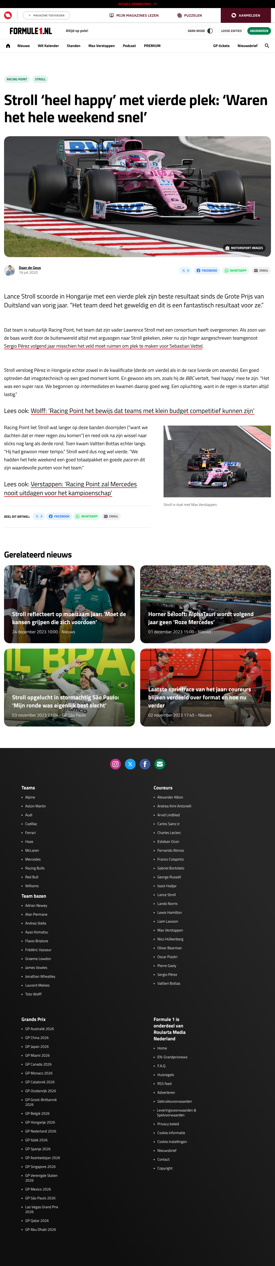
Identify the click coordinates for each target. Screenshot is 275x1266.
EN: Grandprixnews (172, 1057)
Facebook (209, 270)
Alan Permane (36, 914)
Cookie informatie (171, 1133)
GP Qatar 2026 (37, 1220)
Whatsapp (238, 270)
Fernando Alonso (170, 850)
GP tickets (221, 46)
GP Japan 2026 (37, 1046)
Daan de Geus (30, 268)
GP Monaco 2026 (38, 1073)
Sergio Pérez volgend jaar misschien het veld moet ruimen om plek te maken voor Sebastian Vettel (103, 346)
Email (263, 270)
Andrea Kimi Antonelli (174, 806)
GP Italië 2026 (36, 1140)
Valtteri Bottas (168, 983)
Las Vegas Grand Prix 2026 (41, 1209)
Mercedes (33, 859)
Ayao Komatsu (36, 932)
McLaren (32, 850)
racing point (17, 79)
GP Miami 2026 (37, 1055)
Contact (163, 1159)
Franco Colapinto (170, 859)
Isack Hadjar (167, 886)
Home (162, 1048)
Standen (73, 46)
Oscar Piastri (167, 957)
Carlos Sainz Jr (168, 824)
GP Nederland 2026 (40, 1131)
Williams (32, 886)
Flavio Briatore (36, 941)
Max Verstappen (101, 46)
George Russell (169, 877)
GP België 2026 (37, 1113)
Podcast (129, 46)
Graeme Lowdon (38, 958)
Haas (29, 841)
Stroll (40, 79)
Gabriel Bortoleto (170, 868)
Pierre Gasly (166, 965)
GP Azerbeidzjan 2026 (42, 1158)
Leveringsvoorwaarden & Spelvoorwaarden (176, 1113)
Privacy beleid (168, 1124)
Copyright (164, 1168)
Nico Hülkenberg (170, 939)
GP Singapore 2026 (40, 1166)
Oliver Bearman (169, 948)
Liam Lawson (167, 921)
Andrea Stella (35, 923)
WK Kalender (48, 46)
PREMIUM (152, 46)
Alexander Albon (170, 797)
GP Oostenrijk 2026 (40, 1091)
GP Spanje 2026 (37, 1149)
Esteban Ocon (168, 841)
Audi (28, 815)
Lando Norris (167, 903)
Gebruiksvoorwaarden (174, 1101)
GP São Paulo (74, 715)
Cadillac (31, 824)
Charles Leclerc (169, 832)
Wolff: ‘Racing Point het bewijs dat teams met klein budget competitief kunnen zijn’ (142, 411)
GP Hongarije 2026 (40, 1122)
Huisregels (165, 1075)
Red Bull (31, 877)
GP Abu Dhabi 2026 (40, 1229)
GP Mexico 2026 (38, 1189)
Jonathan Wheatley (40, 976)
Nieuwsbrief (248, 46)
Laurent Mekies (37, 985)
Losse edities (231, 30)
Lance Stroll (166, 895)
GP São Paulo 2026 (40, 1198)
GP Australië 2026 (39, 1029)
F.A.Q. (161, 1066)
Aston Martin (35, 806)
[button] (246, 15)
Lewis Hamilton (169, 912)
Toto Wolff (33, 994)
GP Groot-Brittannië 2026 (41, 1102)
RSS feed (164, 1083)
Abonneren (259, 30)
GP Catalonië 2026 (40, 1082)
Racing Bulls (35, 868)
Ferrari (30, 832)
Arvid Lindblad (168, 815)
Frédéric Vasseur (38, 950)
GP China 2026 (37, 1037)
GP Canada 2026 (38, 1064)
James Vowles (36, 967)
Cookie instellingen (172, 1141)
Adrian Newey (36, 905)
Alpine (30, 797)
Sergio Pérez (167, 974)
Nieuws (23, 46)
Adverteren (166, 1092)
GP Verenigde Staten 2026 (41, 1178)
